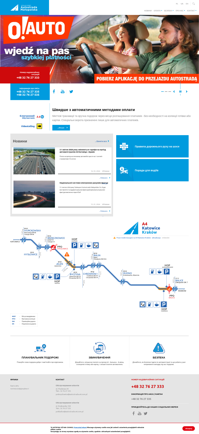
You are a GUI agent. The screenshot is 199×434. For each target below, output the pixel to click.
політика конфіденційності (19, 389)
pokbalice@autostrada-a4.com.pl (69, 411)
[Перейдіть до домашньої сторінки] (23, 7)
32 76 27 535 (65, 408)
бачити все (103, 141)
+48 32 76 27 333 (28, 77)
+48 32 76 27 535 (28, 94)
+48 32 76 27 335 (28, 91)
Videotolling (28, 126)
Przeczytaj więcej (80, 427)
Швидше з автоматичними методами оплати (93, 109)
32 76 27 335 (65, 391)
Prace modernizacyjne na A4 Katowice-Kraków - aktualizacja (139, 238)
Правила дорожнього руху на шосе (157, 146)
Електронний (27, 116)
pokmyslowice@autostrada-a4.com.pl (71, 394)
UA (182, 3)
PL (177, 3)
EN (187, 3)
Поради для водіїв (146, 170)
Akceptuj (188, 428)
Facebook (54, 91)
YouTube (62, 91)
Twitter (71, 91)
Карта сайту (14, 386)
